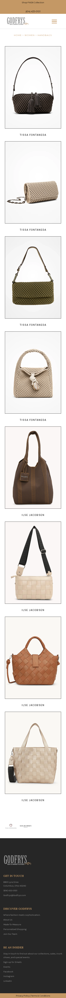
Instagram (8, 976)
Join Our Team (10, 934)
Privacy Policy (23, 995)
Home (18, 35)
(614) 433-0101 (33, 11)
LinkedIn (7, 981)
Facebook (8, 971)
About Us (7, 919)
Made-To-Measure (12, 924)
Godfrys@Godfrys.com (14, 895)
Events (6, 967)
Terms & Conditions (40, 995)
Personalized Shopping (14, 929)
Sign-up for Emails (12, 962)
